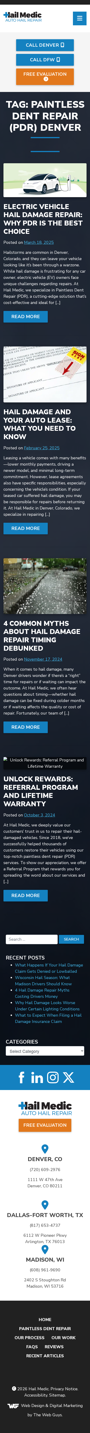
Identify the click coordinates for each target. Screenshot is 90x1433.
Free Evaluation (45, 74)
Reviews (54, 1347)
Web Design (32, 1405)
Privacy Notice (64, 1389)
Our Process (30, 1338)
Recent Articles (45, 1356)
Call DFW (42, 60)
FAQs (32, 1347)
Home (45, 1319)
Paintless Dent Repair (45, 1329)
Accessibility (35, 1395)
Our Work (63, 1338)
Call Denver (42, 45)
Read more (25, 316)
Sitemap (57, 1395)
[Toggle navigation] (80, 18)
